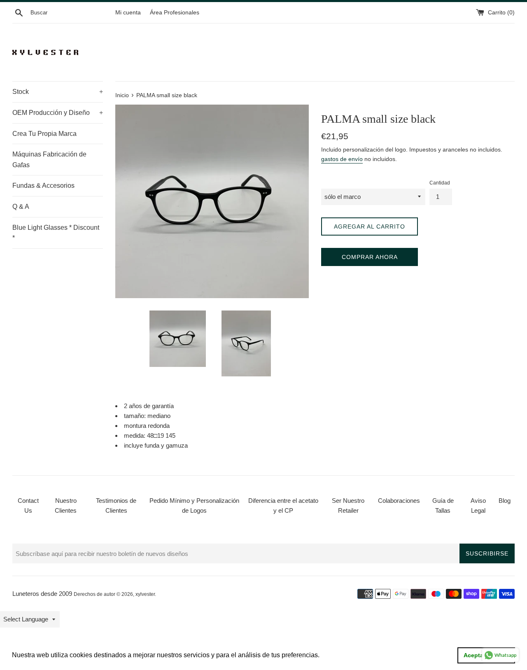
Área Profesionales (174, 12)
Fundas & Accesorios (43, 185)
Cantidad (439, 183)
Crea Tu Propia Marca (44, 133)
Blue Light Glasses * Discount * (55, 233)
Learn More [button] (339, 654)
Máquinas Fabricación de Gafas (49, 159)
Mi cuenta (128, 12)
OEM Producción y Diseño (57, 112)
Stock (57, 91)
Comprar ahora (370, 257)
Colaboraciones (399, 500)
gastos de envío (342, 159)
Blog (505, 500)
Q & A (20, 206)
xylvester (145, 594)
